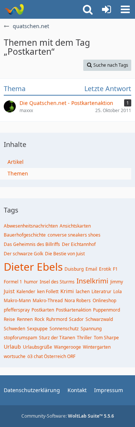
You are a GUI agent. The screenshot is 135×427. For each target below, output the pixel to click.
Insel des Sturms (57, 282)
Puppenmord (106, 310)
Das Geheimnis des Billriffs (32, 244)
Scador (76, 319)
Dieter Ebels (33, 266)
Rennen (25, 319)
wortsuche (15, 356)
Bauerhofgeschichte (25, 235)
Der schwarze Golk (23, 253)
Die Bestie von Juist (65, 253)
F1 (115, 269)
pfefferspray (17, 310)
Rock (39, 319)
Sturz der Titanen (57, 337)
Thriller (84, 337)
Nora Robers (77, 300)
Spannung (91, 328)
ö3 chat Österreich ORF (51, 356)
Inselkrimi (92, 280)
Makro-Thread (48, 300)
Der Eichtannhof (79, 244)
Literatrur (101, 291)
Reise (9, 319)
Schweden (14, 328)
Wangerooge (67, 347)
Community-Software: (67, 416)
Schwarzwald (99, 319)
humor (31, 282)
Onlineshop (104, 300)
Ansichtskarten (75, 226)
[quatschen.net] (14, 9)
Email (91, 269)
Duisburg (74, 269)
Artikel (16, 161)
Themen (18, 173)
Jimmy (116, 282)
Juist (9, 291)
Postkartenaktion (73, 310)
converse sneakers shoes (74, 235)
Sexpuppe (37, 328)
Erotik (105, 269)
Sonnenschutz (64, 328)
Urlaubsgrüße (37, 347)
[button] (125, 9)
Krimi (67, 291)
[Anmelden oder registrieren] (106, 9)
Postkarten (43, 310)
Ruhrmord (56, 319)
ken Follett (47, 291)
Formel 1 (13, 282)
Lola (117, 291)
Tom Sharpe (106, 337)
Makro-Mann (17, 300)
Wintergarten (97, 347)
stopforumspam (20, 337)
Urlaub (12, 346)
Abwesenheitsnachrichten (31, 226)
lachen (83, 291)
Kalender (25, 291)
